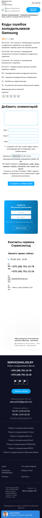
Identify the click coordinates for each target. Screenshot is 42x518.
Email (5, 136)
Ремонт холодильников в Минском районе (21, 452)
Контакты (25, 477)
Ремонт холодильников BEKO (21, 448)
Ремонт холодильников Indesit (21, 428)
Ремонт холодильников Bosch (21, 440)
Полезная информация (29, 15)
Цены (4, 466)
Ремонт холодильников (10, 15)
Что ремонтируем (28, 466)
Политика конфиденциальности (21, 418)
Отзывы (5, 477)
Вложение (7, 156)
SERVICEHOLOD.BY (7, 1)
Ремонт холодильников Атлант (21, 432)
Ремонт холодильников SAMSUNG (21, 444)
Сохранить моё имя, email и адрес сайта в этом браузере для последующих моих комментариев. (22, 149)
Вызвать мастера (21, 228)
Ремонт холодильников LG (21, 436)
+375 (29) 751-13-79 (15, 8)
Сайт (6, 141)
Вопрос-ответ (27, 470)
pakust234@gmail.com (21, 402)
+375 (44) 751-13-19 (15, 11)
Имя (6, 130)
